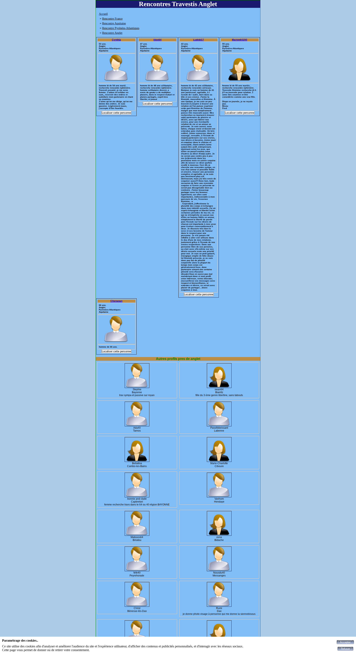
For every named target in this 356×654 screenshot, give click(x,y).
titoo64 (157, 39)
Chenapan (116, 301)
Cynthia (116, 39)
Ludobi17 (198, 39)
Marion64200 (239, 39)
